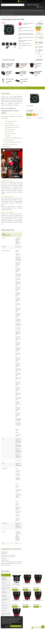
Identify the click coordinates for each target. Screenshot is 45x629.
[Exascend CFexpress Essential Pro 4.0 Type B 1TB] (3, 65)
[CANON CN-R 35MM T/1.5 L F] (27, 579)
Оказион (13, 13)
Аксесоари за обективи (6, 585)
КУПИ (7, 67)
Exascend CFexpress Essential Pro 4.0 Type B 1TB (10, 64)
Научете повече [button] (9, 623)
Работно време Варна (38, 627)
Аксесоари (7, 13)
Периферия (3, 13)
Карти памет (4, 582)
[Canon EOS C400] (34, 98)
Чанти (21, 10)
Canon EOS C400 (29, 105)
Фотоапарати (3, 10)
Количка (41, 7)
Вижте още (20, 47)
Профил (43, 1)
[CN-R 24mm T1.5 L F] (27, 595)
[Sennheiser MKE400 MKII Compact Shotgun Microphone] (32, 73)
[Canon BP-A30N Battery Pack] (3, 73)
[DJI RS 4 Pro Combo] (3, 81)
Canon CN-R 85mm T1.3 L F (16, 600)
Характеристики (9, 87)
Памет (42, 10)
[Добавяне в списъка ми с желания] (42, 30)
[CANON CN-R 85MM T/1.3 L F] (16, 595)
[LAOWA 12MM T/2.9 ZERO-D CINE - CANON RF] (16, 579)
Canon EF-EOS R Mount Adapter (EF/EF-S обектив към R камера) (23, 73)
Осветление (17, 10)
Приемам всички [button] (16, 626)
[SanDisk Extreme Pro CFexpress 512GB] (17, 65)
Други (10, 13)
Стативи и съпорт (25, 10)
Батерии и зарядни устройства (5, 599)
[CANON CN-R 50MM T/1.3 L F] (38, 579)
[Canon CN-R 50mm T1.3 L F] (32, 65)
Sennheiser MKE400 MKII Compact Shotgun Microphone (38, 72)
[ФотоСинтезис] (22, 1)
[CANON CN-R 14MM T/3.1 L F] (16, 612)
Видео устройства (5, 608)
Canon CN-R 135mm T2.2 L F (38, 600)
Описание (3, 87)
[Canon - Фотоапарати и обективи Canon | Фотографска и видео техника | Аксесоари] (3, 23)
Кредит (38, 29)
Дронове (13, 10)
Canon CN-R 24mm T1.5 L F (27, 600)
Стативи (3, 602)
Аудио (40, 10)
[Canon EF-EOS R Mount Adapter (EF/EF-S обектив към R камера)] (17, 73)
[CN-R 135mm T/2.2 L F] (38, 595)
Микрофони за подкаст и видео (6, 614)
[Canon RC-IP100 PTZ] (17, 81)
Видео (11, 10)
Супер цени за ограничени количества (39, 33)
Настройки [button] (7, 626)
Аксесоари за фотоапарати (4, 592)
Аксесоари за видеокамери (4, 596)
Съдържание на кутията (17, 87)
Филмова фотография (35, 10)
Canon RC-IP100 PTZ (24, 79)
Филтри (29, 10)
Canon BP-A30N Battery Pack (9, 72)
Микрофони (4, 610)
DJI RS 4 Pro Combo (9, 79)
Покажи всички (39, 59)
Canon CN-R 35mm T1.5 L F (27, 583)
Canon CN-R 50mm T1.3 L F (37, 583)
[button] (37, 54)
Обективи (7, 10)
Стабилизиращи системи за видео (6, 588)
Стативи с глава (4, 605)
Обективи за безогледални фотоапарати (4, 578)
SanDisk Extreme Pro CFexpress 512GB (24, 64)
